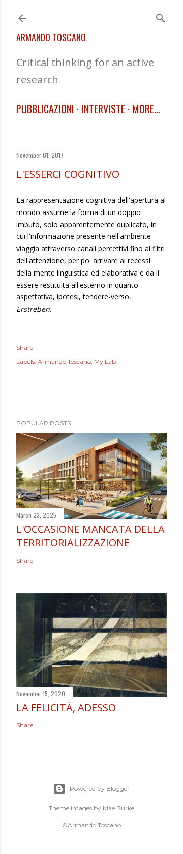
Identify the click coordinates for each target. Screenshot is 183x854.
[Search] (161, 16)
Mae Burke (118, 808)
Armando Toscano (51, 37)
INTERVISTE (103, 108)
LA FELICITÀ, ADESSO (66, 707)
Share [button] (24, 347)
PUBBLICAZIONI (45, 108)
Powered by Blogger (100, 788)
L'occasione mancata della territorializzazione (90, 536)
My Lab (105, 361)
